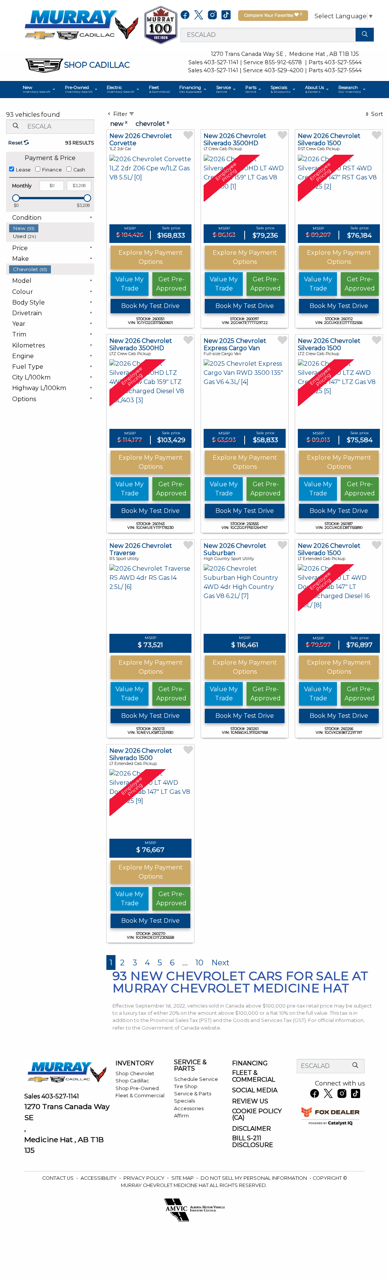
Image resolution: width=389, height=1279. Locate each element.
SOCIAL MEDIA (254, 1090)
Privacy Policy (144, 1178)
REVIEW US (250, 1101)
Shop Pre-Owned (137, 1088)
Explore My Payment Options (151, 257)
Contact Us (58, 1178)
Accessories (189, 1108)
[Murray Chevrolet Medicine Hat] (81, 24)
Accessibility (99, 1178)
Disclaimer (251, 1128)
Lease (23, 170)
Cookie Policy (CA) (256, 1114)
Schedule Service (196, 1079)
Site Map (183, 1178)
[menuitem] (51, 228)
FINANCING (250, 1063)
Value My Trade (129, 284)
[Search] (365, 34)
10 (199, 962)
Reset (16, 143)
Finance (52, 170)
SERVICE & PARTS (190, 1065)
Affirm (181, 1116)
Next (220, 962)
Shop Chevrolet (134, 1073)
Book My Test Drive (150, 305)
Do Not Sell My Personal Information (254, 1178)
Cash (79, 170)
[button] (39, 89)
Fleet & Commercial (139, 1095)
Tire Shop (186, 1086)
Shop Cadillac (132, 1081)
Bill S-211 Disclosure (252, 1141)
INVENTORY (134, 1063)
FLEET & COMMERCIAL (253, 1076)
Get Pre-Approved (171, 284)
